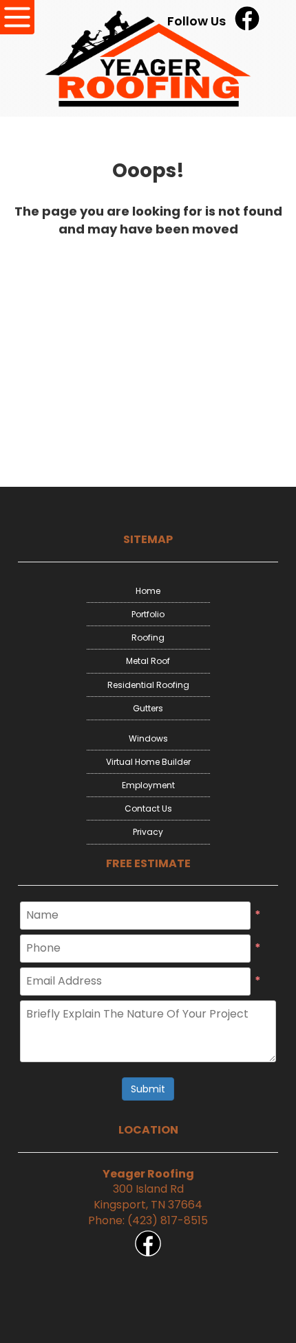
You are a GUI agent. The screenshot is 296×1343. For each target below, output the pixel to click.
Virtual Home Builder (148, 762)
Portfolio (148, 614)
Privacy (148, 832)
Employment (148, 785)
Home (148, 591)
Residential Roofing (148, 685)
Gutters (148, 708)
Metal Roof (148, 661)
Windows (148, 738)
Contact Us (148, 808)
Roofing (148, 637)
